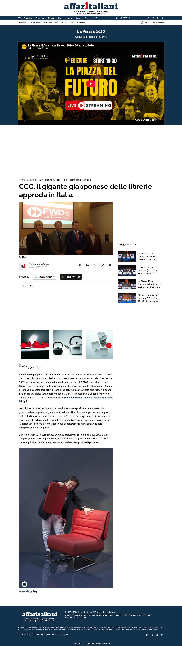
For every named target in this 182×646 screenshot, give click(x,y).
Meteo (147, 23)
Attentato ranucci (50, 23)
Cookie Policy (89, 644)
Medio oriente (34, 23)
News (69, 18)
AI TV (95, 18)
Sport (87, 18)
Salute (78, 18)
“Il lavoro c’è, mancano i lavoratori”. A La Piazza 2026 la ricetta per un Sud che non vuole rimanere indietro (149, 298)
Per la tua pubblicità (60, 634)
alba (23, 286)
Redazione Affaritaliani (39, 264)
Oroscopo (160, 23)
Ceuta (72, 23)
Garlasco (81, 23)
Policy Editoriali (33, 634)
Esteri (60, 18)
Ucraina (64, 23)
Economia (28, 18)
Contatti (21, 634)
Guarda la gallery (28, 591)
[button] (109, 345)
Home (22, 180)
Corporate (40, 18)
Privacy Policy (77, 644)
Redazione (45, 634)
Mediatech (32, 180)
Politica (51, 18)
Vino (32, 286)
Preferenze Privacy (103, 644)
